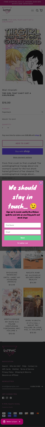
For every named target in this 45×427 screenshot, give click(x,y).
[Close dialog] (40, 182)
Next (23, 238)
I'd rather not (22, 243)
